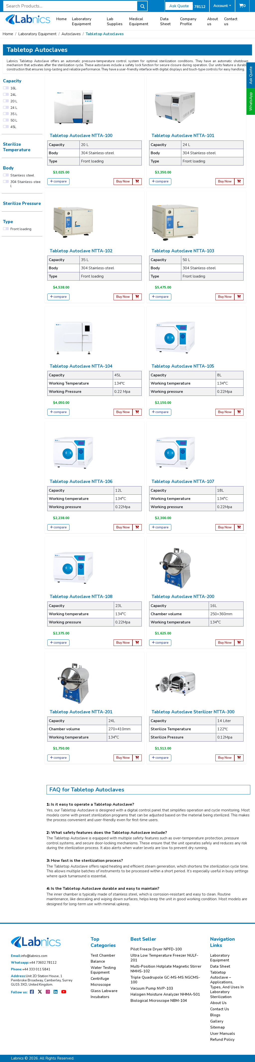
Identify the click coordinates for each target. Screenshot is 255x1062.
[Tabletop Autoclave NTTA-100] (73, 106)
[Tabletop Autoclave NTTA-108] (73, 567)
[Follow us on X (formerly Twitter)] (40, 992)
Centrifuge (100, 978)
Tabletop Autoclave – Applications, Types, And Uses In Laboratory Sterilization (227, 984)
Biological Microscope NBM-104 (158, 1000)
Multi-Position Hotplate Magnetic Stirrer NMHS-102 (165, 969)
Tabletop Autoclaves (105, 33)
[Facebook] (32, 992)
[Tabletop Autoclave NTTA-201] (73, 683)
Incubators (100, 997)
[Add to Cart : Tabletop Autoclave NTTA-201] (137, 758)
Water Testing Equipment (103, 970)
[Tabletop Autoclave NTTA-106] (73, 452)
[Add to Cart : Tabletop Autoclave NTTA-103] (239, 297)
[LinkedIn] (56, 992)
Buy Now (123, 181)
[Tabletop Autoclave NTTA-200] (175, 567)
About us (212, 21)
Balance (98, 961)
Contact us (230, 21)
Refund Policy (222, 1039)
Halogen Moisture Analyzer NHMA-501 (165, 994)
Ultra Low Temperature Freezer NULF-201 (164, 958)
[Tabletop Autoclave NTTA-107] (175, 452)
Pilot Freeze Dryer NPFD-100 (156, 949)
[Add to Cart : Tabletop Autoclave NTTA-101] (239, 181)
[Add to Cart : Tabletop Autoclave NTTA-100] (137, 181)
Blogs (215, 1015)
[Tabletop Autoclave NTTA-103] (175, 222)
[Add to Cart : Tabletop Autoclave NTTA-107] (239, 527)
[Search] (142, 6)
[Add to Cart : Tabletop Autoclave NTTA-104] (137, 412)
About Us (218, 1003)
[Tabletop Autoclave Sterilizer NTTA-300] (175, 683)
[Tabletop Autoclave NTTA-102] (73, 222)
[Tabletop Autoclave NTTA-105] (175, 337)
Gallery (216, 1021)
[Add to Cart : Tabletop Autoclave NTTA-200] (239, 642)
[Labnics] (27, 18)
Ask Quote (179, 6)
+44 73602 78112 (34, 963)
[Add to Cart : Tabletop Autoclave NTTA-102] (137, 297)
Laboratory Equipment (81, 21)
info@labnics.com (29, 956)
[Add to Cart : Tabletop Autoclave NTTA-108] (137, 642)
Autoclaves (71, 33)
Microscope (101, 984)
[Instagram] (48, 992)
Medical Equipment (138, 21)
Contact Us (219, 1009)
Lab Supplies (115, 21)
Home (61, 19)
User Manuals (222, 1033)
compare (60, 181)
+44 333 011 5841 (30, 969)
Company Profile (188, 21)
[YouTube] (64, 992)
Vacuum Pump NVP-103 (151, 988)
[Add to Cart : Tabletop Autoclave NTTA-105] (239, 412)
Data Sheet (165, 21)
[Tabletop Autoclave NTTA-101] (175, 106)
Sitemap (217, 1027)
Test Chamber (103, 955)
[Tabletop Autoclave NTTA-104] (73, 337)
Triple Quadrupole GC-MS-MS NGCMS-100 (165, 980)
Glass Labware (104, 991)
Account (220, 5)
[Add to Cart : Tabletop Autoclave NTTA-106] (137, 527)
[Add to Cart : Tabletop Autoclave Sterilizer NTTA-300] (239, 758)
